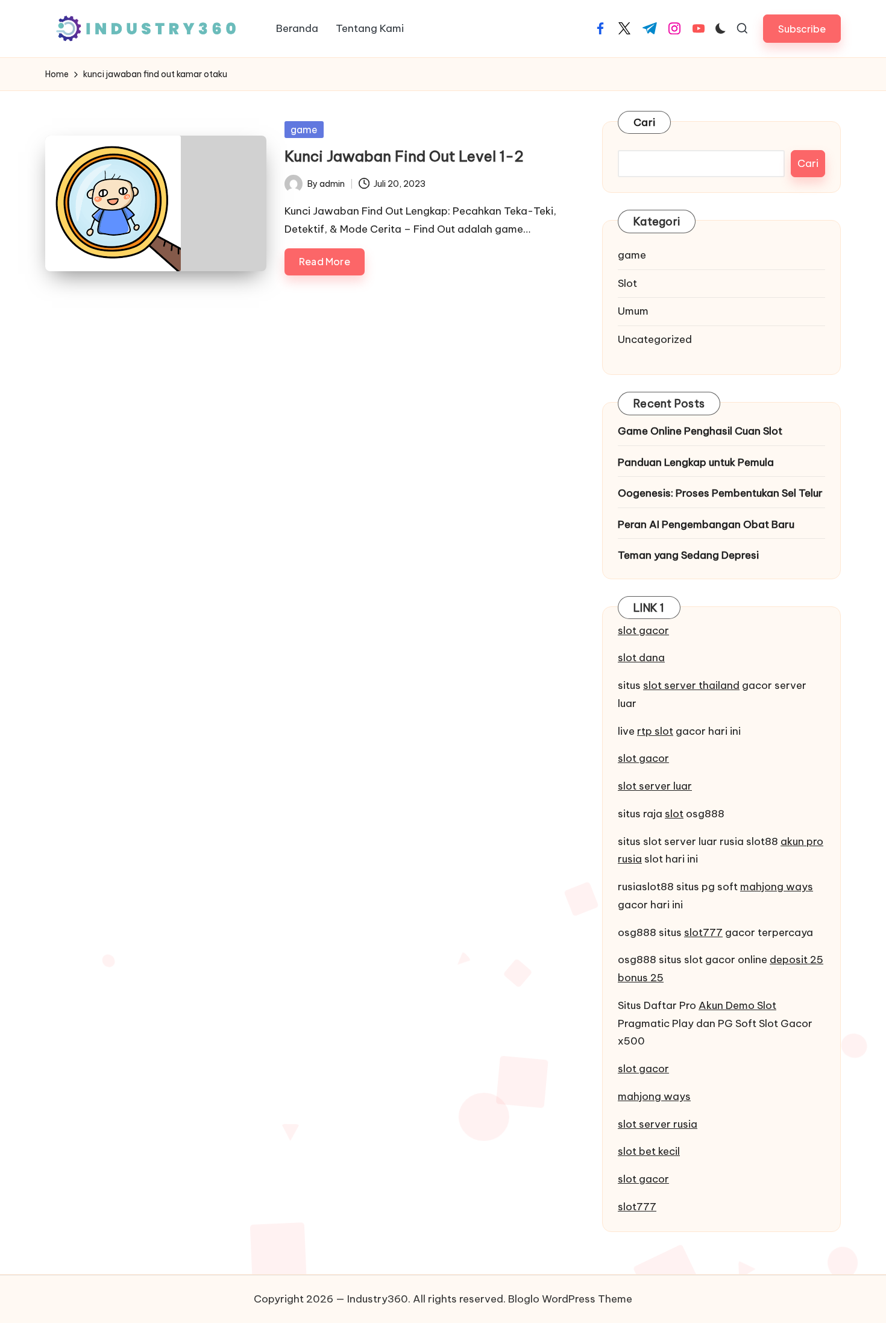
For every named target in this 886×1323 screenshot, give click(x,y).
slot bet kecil (649, 1151)
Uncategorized (655, 339)
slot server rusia (657, 1124)
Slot (627, 283)
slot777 (703, 932)
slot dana (641, 657)
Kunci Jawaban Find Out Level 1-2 (404, 156)
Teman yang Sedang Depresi (688, 555)
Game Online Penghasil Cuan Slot (700, 431)
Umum (633, 311)
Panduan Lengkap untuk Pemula (696, 462)
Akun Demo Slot (737, 1005)
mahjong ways (776, 886)
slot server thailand (691, 685)
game (304, 130)
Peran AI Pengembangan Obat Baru (706, 524)
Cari (644, 122)
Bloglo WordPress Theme (570, 1299)
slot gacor (643, 630)
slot (674, 813)
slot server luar (655, 786)
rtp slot (655, 731)
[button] (802, 28)
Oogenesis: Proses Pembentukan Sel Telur (720, 493)
